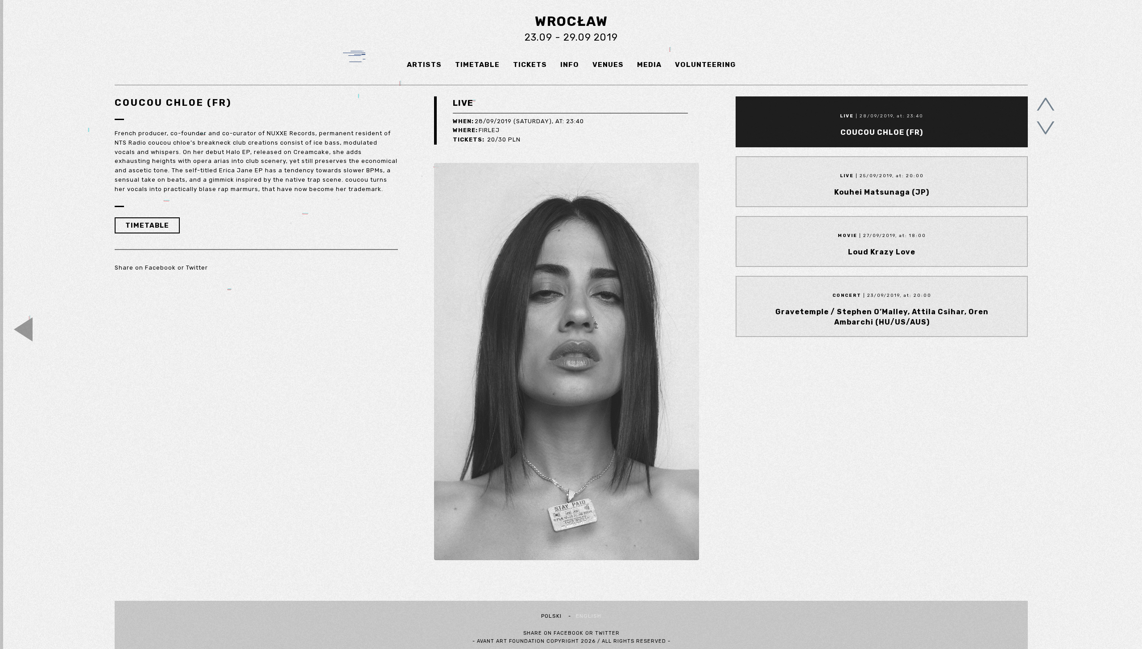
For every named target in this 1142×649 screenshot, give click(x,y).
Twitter (197, 267)
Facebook (160, 267)
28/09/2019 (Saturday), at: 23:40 (518, 121)
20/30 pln (487, 139)
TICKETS (530, 64)
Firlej (476, 130)
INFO (569, 64)
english (588, 616)
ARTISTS (424, 64)
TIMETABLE (477, 64)
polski (551, 616)
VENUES (608, 64)
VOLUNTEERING (705, 64)
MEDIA (649, 64)
